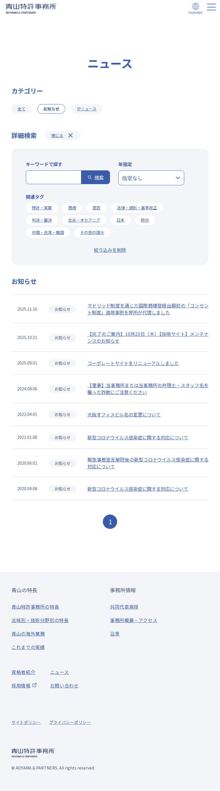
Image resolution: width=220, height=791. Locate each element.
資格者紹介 (23, 672)
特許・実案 (42, 208)
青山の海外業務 (28, 633)
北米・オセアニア (84, 220)
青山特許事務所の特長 (35, 606)
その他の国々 (92, 232)
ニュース (59, 672)
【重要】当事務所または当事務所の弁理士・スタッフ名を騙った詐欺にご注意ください (148, 389)
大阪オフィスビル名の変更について (124, 414)
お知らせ (62, 309)
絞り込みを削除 (110, 249)
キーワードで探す (44, 164)
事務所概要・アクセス (133, 620)
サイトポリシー (26, 722)
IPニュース (87, 109)
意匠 (97, 208)
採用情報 (21, 685)
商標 (72, 208)
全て (21, 109)
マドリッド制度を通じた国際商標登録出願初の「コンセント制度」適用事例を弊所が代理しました (148, 309)
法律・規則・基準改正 (137, 208)
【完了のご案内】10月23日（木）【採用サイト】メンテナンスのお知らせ (148, 337)
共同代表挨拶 (124, 606)
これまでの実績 (28, 647)
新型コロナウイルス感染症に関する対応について (137, 437)
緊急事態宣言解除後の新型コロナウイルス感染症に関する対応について (148, 463)
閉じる (57, 135)
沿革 (114, 633)
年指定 (125, 164)
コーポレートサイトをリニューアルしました (133, 363)
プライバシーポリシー (70, 722)
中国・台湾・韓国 (48, 232)
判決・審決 (42, 220)
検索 (99, 177)
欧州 (145, 220)
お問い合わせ (64, 685)
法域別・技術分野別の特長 (40, 620)
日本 (121, 220)
